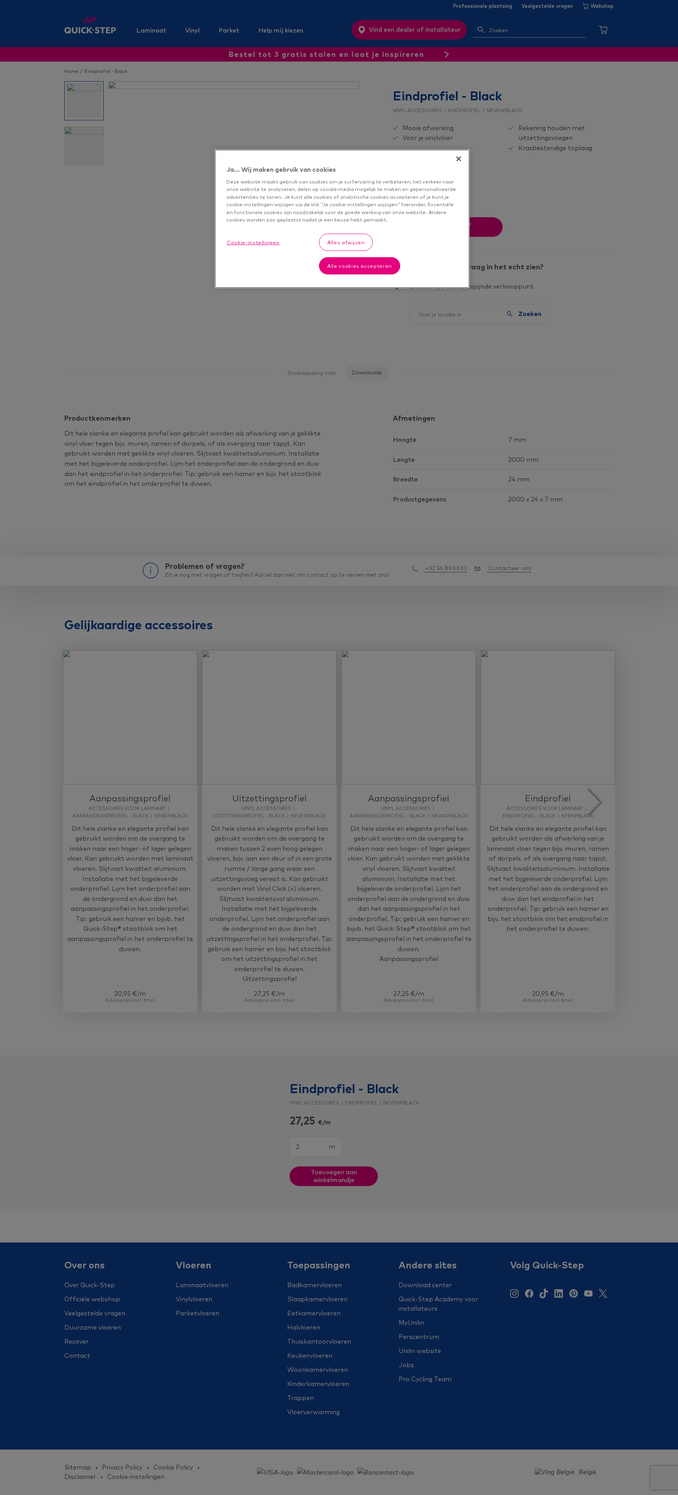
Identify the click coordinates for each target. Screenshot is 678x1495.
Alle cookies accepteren (359, 266)
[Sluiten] (458, 158)
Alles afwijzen (346, 242)
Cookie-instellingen (253, 242)
